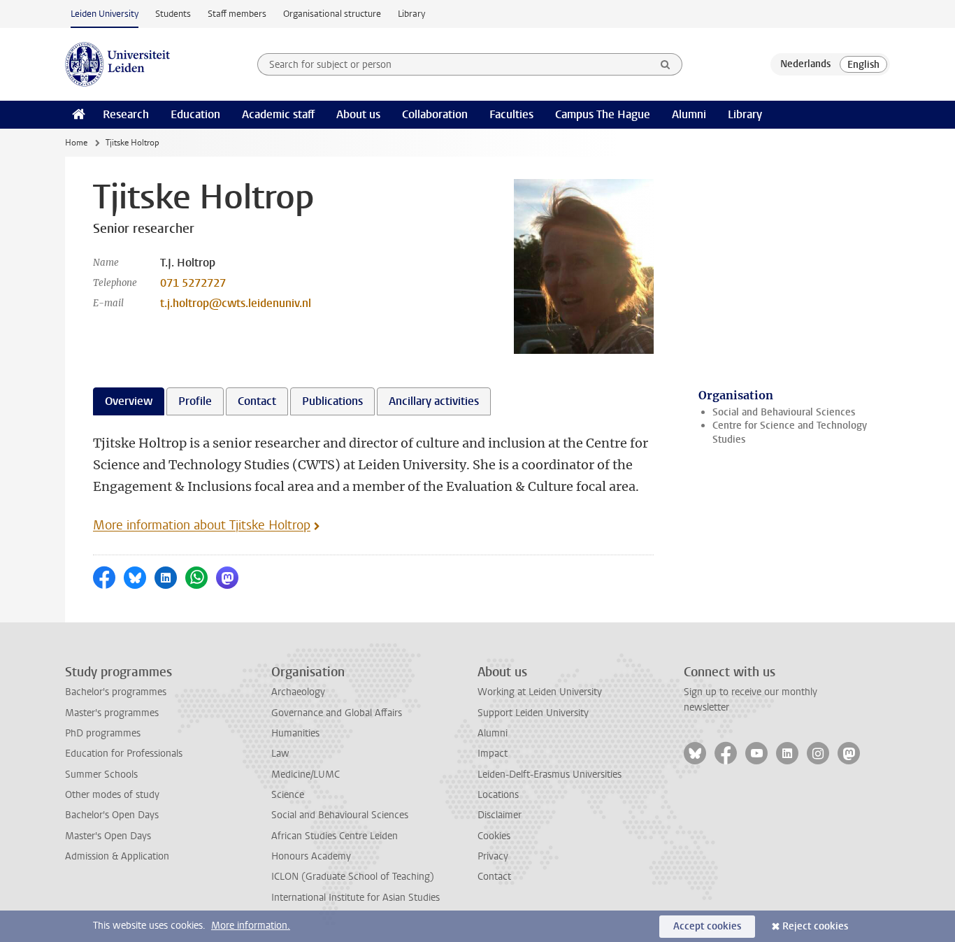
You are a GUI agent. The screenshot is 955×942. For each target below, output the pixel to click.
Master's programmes (112, 713)
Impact (493, 753)
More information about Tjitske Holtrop (201, 525)
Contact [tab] (257, 401)
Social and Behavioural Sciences (783, 412)
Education (195, 114)
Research (126, 114)
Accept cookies (707, 926)
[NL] (805, 64)
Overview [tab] (128, 401)
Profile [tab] (195, 401)
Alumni (689, 114)
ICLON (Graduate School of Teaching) (352, 876)
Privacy (493, 856)
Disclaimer (500, 815)
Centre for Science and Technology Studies (789, 432)
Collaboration (435, 114)
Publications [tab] (332, 401)
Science (287, 794)
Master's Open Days (108, 836)
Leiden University (104, 14)
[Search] (665, 64)
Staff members (237, 14)
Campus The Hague (602, 114)
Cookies (494, 836)
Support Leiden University (533, 713)
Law (280, 753)
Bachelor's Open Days (112, 815)
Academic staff (278, 114)
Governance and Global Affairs (336, 713)
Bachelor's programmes (115, 692)
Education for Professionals (123, 753)
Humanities (295, 733)
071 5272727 (193, 283)
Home (76, 142)
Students (173, 14)
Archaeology (298, 692)
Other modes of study (112, 794)
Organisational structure (332, 14)
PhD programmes (103, 733)
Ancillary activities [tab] (434, 401)
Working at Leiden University (540, 692)
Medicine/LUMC (305, 774)
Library (411, 14)
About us (358, 114)
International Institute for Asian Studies (355, 897)
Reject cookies (815, 926)
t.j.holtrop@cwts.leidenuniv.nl (235, 303)
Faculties (511, 114)
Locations (498, 794)
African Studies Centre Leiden (334, 836)
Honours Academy (311, 856)
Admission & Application (117, 856)
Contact (494, 876)
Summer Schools (101, 774)
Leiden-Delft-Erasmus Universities (550, 774)
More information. (250, 925)
